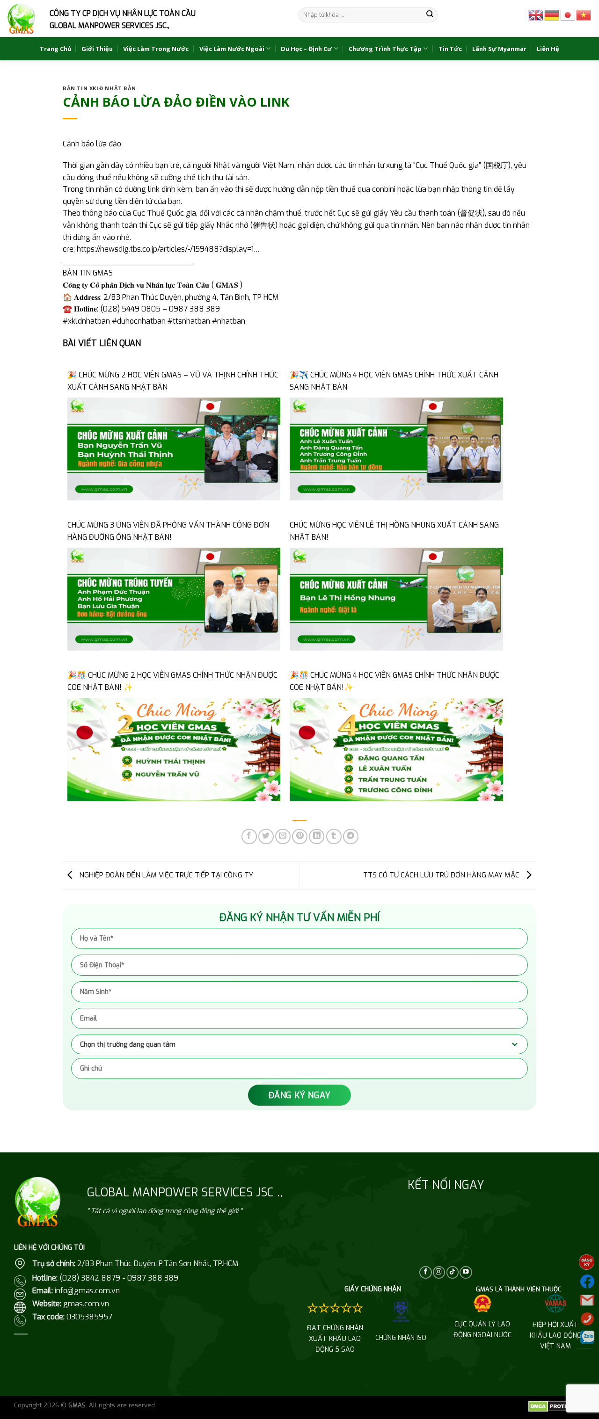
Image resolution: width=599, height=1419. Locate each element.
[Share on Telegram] (350, 836)
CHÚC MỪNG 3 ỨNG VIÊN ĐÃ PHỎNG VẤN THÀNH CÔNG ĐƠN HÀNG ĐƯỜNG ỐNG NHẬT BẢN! (168, 531)
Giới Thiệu (97, 48)
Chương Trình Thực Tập (385, 48)
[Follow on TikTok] (452, 1272)
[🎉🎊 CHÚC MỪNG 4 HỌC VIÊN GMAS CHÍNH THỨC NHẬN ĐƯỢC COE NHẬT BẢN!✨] (396, 749)
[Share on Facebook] (249, 836)
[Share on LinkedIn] (316, 836)
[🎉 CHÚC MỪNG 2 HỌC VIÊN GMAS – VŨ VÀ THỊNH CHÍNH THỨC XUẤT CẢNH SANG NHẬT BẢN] (173, 448)
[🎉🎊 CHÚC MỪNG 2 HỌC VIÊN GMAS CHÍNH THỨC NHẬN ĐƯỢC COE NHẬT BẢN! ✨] (173, 749)
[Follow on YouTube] (466, 1272)
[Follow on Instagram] (439, 1272)
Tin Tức (450, 48)
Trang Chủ (55, 48)
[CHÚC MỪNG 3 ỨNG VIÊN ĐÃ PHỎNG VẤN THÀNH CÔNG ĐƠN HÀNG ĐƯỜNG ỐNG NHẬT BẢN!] (173, 599)
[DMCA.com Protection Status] (556, 1406)
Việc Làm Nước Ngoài (231, 48)
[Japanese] (568, 14)
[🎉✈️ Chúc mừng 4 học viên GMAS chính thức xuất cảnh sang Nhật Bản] (396, 448)
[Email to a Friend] (283, 836)
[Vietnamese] (584, 14)
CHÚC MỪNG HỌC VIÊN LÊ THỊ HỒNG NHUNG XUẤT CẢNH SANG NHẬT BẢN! (394, 531)
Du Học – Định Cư (306, 48)
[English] (536, 14)
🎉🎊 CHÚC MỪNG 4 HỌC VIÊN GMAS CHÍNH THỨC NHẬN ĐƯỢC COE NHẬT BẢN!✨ (394, 681)
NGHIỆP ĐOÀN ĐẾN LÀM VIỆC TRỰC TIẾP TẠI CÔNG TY (165, 875)
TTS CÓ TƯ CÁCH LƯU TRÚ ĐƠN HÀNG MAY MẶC (442, 875)
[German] (552, 14)
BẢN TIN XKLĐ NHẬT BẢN (99, 88)
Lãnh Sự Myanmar (499, 48)
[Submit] (429, 14)
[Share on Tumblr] (334, 836)
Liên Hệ (548, 48)
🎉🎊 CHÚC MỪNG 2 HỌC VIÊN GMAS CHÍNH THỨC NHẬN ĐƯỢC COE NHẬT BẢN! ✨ (172, 681)
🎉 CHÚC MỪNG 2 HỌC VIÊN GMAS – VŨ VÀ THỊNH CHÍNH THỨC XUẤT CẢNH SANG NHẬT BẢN (172, 381)
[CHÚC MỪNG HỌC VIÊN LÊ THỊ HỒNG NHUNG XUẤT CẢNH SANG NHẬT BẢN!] (396, 599)
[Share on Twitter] (266, 836)
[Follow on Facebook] (425, 1272)
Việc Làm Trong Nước (156, 48)
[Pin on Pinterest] (299, 836)
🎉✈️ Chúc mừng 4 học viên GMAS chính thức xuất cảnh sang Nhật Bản (394, 381)
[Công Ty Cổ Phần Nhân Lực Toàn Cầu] (21, 18)
